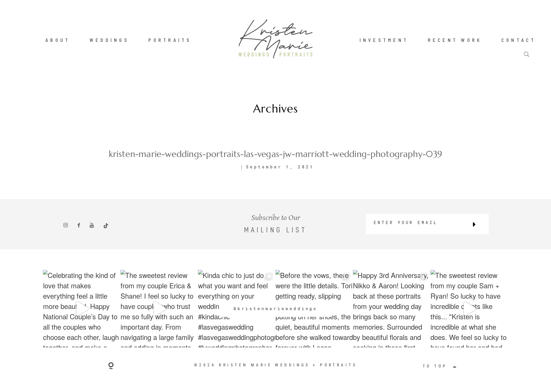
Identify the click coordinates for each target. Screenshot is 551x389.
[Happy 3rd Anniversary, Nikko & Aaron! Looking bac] (391, 308)
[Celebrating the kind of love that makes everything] (82, 308)
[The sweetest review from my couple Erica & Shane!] (159, 308)
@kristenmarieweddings (276, 308)
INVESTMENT (384, 40)
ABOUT (57, 40)
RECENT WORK (455, 40)
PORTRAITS (169, 40)
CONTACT (518, 40)
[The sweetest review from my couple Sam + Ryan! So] (469, 308)
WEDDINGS (109, 40)
